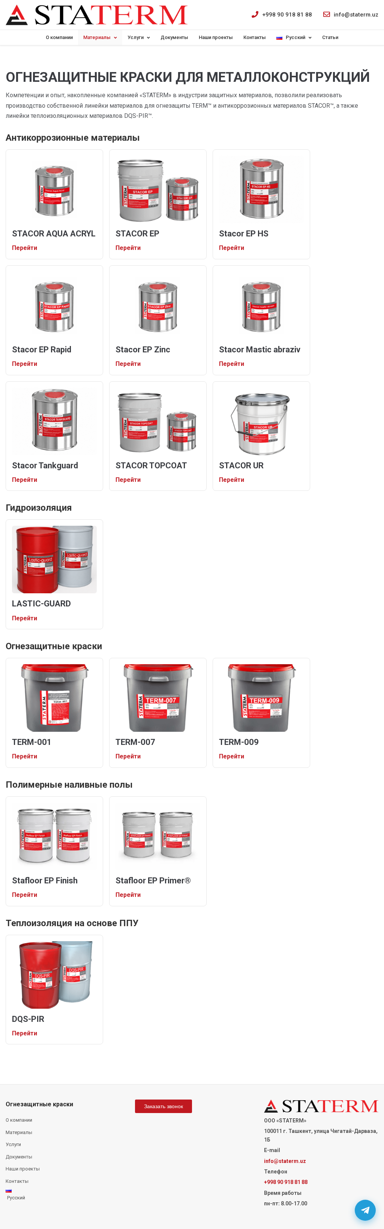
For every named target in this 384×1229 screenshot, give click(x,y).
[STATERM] (97, 15)
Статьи (330, 37)
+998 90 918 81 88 (287, 14)
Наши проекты (216, 37)
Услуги (136, 37)
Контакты (254, 37)
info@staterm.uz (356, 14)
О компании (59, 37)
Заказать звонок (163, 1106)
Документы (174, 37)
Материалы (97, 37)
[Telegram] (365, 1210)
